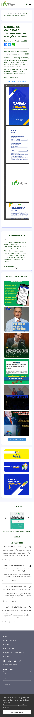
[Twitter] (14, 661)
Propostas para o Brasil (13, 652)
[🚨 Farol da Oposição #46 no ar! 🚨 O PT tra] (16, 397)
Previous (7, 239)
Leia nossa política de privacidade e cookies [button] (15, 706)
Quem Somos (9, 640)
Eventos (6, 656)
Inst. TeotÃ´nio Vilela (13, 547)
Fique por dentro (15, 13)
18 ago (24, 566)
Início (6, 13)
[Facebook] (20, 661)
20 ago (25, 547)
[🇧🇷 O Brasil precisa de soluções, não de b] (16, 319)
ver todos (17, 536)
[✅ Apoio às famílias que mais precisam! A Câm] (16, 345)
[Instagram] (5, 661)
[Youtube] (9, 661)
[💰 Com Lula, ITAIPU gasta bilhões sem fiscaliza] (16, 423)
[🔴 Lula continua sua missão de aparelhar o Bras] (16, 293)
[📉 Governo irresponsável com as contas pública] (16, 371)
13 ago (24, 607)
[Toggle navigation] (30, 3)
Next (17, 269)
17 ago (24, 586)
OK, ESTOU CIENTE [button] (17, 712)
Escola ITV (8, 644)
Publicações (8, 648)
